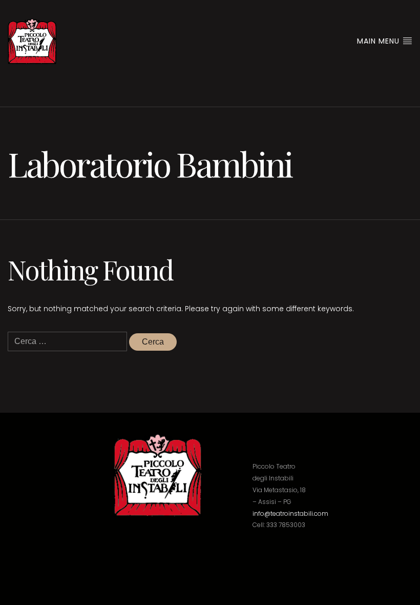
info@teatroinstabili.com (290, 513)
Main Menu (379, 41)
